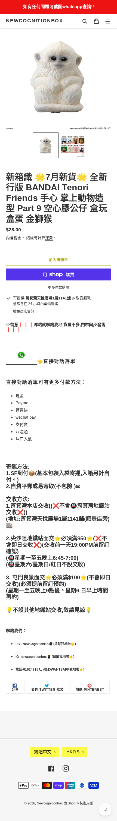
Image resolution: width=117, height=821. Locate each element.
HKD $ (72, 752)
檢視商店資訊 (23, 311)
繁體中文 (42, 752)
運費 (49, 238)
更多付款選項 (58, 287)
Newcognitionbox (34, 20)
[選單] (107, 21)
